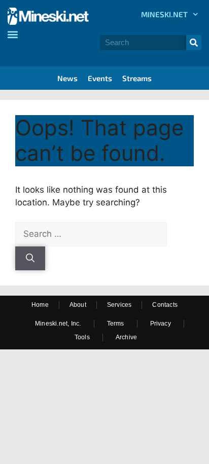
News (67, 78)
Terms (115, 323)
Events (100, 78)
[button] (12, 34)
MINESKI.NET (164, 14)
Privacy (160, 323)
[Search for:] (91, 234)
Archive (126, 337)
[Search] (193, 42)
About (77, 304)
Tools (82, 337)
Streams (137, 78)
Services (119, 304)
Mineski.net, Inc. (58, 323)
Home (40, 304)
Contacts (165, 304)
